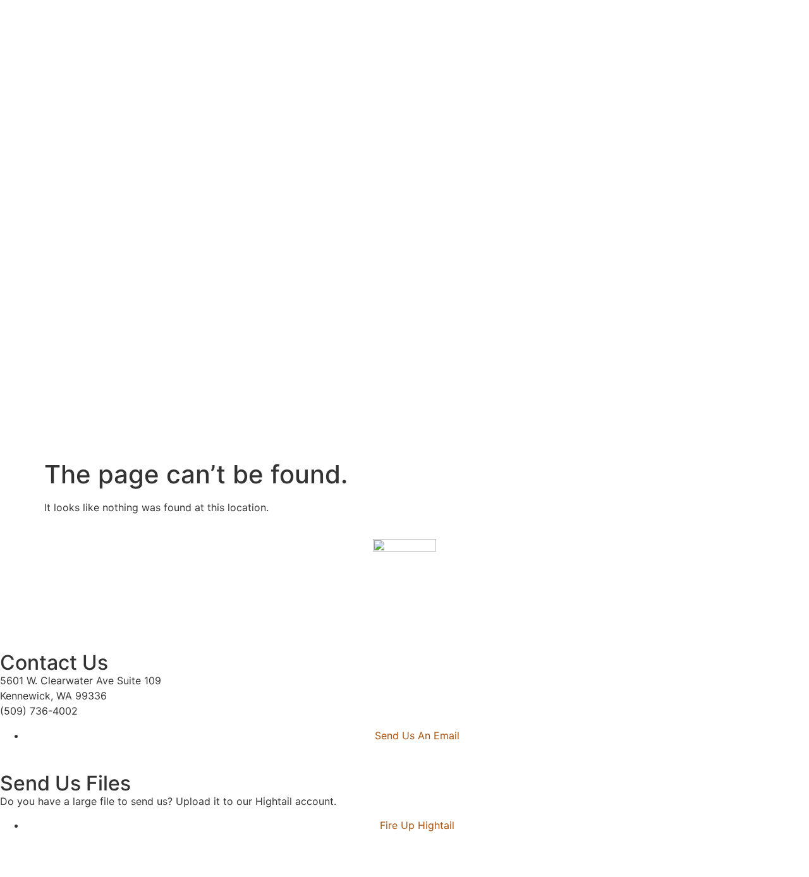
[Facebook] (16, 618)
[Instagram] (50, 618)
